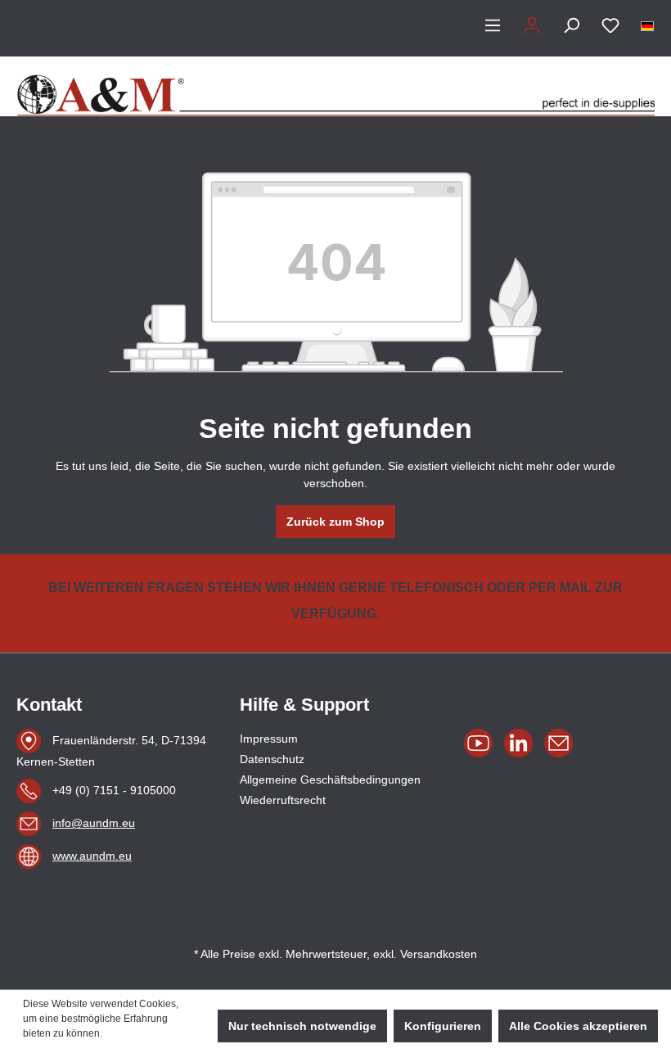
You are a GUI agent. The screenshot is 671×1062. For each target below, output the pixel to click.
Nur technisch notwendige (302, 1026)
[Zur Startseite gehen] (335, 86)
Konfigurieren (442, 1026)
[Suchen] (571, 25)
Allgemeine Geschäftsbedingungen (330, 779)
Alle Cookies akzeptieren (578, 1026)
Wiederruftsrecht (283, 800)
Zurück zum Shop (335, 521)
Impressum (269, 738)
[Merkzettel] (610, 25)
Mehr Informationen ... (71, 1048)
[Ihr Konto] (532, 25)
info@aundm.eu (93, 822)
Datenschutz (272, 759)
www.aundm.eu (92, 855)
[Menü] (492, 25)
